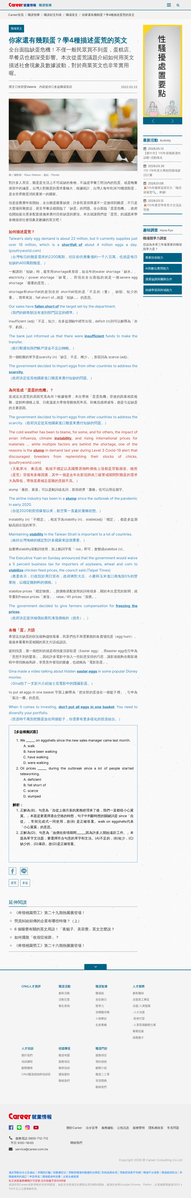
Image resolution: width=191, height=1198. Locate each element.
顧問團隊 (27, 1068)
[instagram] (27, 1127)
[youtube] (36, 1127)
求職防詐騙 (44, 1172)
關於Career (74, 1128)
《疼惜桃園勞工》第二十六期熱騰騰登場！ (49, 945)
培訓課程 (27, 1061)
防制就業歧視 (109, 1172)
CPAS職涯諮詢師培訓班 (36, 1074)
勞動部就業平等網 (130, 1172)
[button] (153, 121)
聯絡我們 (64, 1080)
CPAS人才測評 (31, 986)
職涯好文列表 (53, 15)
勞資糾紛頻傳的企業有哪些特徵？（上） (48, 921)
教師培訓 (64, 1068)
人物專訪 (101, 1018)
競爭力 (100, 1006)
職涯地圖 (64, 1055)
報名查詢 (64, 1006)
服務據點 (107, 1128)
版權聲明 (139, 1128)
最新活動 (64, 993)
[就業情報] (95, 1116)
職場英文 (72, 15)
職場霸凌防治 (169, 1172)
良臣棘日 (101, 999)
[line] (19, 1127)
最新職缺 (138, 993)
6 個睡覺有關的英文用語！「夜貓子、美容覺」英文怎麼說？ (64, 929)
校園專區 (65, 1048)
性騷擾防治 (59, 1172)
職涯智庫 (34, 15)
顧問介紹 (101, 1068)
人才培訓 (27, 1048)
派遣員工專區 (141, 999)
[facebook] (11, 1127)
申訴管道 (34, 1176)
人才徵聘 (139, 986)
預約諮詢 (101, 1061)
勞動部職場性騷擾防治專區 (84, 1172)
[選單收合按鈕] (95, 967)
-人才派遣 (139, 1012)
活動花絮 (64, 999)
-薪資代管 (139, 1018)
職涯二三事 (102, 1074)
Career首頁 (16, 15)
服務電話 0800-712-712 (31, 1138)
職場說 (100, 993)
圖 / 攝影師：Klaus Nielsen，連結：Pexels (34, 174)
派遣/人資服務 (142, 1006)
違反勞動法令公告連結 (22, 1172)
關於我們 (27, 1055)
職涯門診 (101, 1048)
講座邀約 (64, 1074)
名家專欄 (101, 1025)
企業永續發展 (71, 1176)
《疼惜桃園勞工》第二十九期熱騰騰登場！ (49, 912)
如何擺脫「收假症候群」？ (36, 937)
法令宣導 (92, 1128)
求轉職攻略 (102, 1012)
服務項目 (64, 1061)
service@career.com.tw (31, 1149)
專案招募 (138, 1031)
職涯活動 (65, 986)
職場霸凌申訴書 (51, 1176)
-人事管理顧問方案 (144, 1025)
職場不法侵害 (151, 1172)
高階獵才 (138, 1037)
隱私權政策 (155, 1128)
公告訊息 (123, 1128)
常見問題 (101, 1080)
